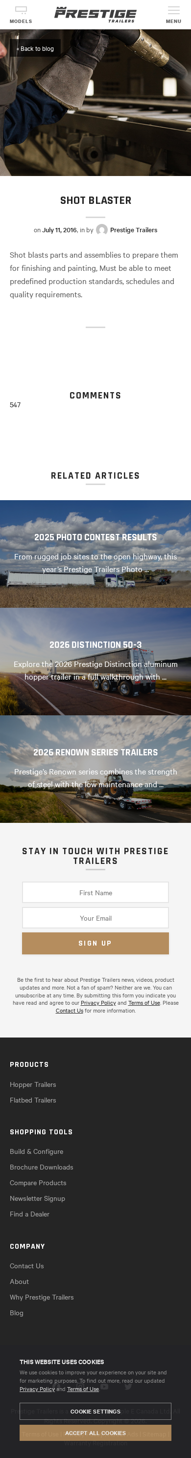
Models (21, 21)
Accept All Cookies (95, 1432)
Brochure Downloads (41, 1166)
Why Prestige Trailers (42, 1297)
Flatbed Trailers (33, 1100)
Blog (17, 1312)
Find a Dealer (29, 1213)
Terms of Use (83, 1388)
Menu (174, 21)
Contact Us (69, 1010)
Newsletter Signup (37, 1198)
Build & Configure (36, 1151)
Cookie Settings (95, 1411)
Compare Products (38, 1182)
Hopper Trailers (33, 1084)
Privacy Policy (37, 1388)
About (19, 1281)
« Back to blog (35, 48)
